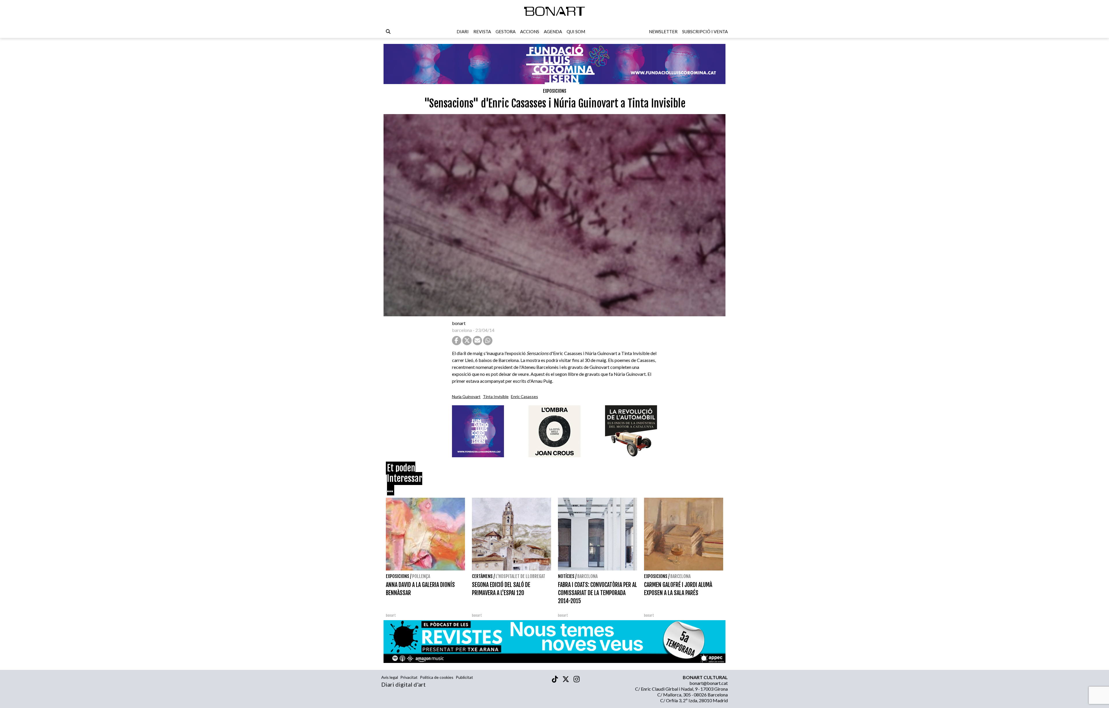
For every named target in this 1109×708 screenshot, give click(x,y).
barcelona (462, 330)
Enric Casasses (524, 396)
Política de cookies (436, 677)
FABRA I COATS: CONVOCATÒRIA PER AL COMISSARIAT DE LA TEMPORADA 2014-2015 (597, 593)
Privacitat (409, 677)
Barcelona (587, 576)
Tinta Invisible (496, 396)
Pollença (421, 576)
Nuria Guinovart (466, 396)
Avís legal (389, 677)
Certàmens (482, 576)
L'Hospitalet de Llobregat (520, 576)
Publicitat (464, 677)
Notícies (566, 576)
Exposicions (554, 91)
